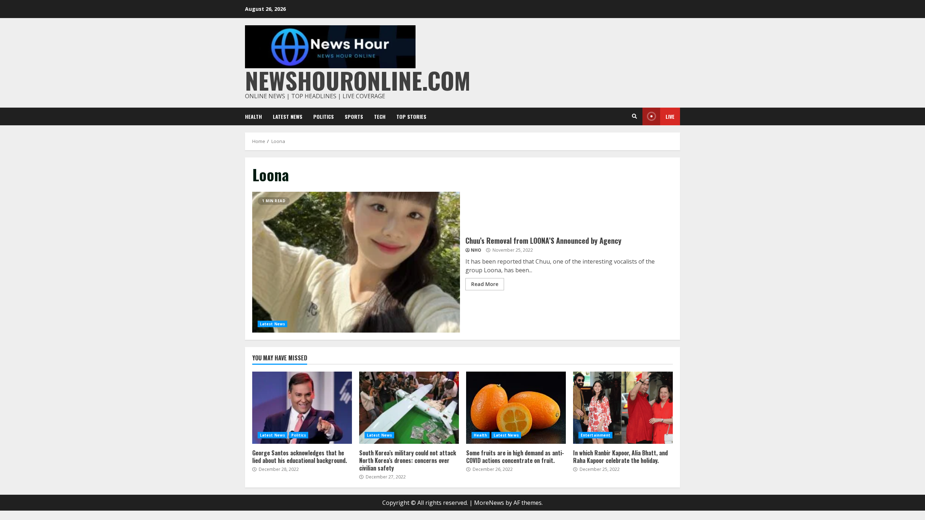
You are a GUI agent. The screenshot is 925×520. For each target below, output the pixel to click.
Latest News (287, 116)
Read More (484, 284)
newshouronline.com (357, 80)
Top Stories (411, 116)
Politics (323, 116)
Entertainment (595, 435)
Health (253, 116)
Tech (380, 116)
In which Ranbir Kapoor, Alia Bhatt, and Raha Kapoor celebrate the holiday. (623, 408)
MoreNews (489, 503)
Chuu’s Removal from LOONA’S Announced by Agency (356, 262)
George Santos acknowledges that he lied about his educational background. (302, 408)
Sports (354, 116)
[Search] (634, 116)
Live (670, 116)
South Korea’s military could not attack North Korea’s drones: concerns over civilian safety (409, 408)
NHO (476, 250)
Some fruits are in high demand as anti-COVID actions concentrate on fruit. (516, 408)
